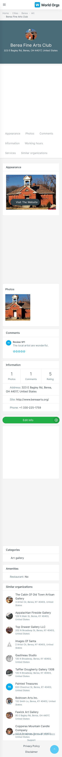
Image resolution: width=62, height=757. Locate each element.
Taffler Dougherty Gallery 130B (34, 669)
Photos (29, 133)
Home (5, 13)
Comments (46, 133)
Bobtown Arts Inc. (26, 697)
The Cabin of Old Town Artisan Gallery (34, 596)
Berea (24, 13)
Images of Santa (25, 641)
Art (32, 13)
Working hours (34, 143)
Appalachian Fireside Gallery (33, 612)
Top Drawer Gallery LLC (30, 626)
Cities (15, 13)
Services (10, 153)
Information (12, 143)
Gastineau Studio (26, 655)
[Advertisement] (31, 96)
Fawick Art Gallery (27, 712)
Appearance (12, 133)
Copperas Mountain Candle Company (32, 728)
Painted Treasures (26, 683)
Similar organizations (34, 153)
